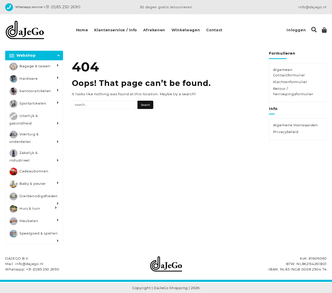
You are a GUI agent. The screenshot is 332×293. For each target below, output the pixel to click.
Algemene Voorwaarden (295, 125)
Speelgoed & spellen (38, 233)
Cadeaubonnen (33, 171)
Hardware (28, 78)
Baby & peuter (32, 184)
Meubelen (28, 221)
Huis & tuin (29, 209)
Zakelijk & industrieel (23, 156)
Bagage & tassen (35, 66)
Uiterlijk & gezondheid (23, 119)
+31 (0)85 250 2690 (62, 7)
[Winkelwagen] (324, 30)
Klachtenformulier (290, 82)
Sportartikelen (32, 103)
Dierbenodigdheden (38, 196)
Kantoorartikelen (35, 91)
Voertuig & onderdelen (24, 138)
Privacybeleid (286, 132)
